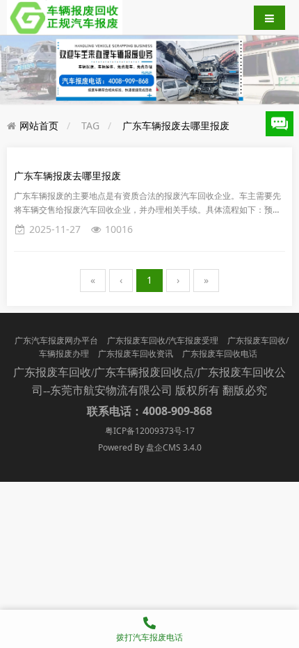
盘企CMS (149, 447)
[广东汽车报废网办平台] (64, 16)
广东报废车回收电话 (219, 353)
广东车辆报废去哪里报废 (175, 125)
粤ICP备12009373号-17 (150, 431)
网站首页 (38, 125)
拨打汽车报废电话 (149, 637)
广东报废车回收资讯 (135, 353)
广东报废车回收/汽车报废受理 (162, 340)
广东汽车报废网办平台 (56, 340)
